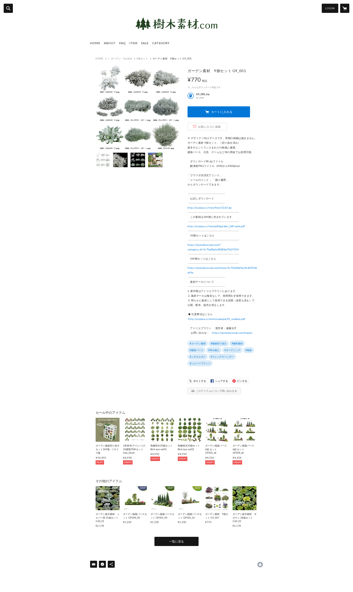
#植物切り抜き (219, 343)
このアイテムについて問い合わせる (216, 390)
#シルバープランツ (200, 363)
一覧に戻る (176, 541)
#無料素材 (237, 343)
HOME (95, 43)
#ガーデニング (232, 350)
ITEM (133, 43)
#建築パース (196, 350)
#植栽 (248, 350)
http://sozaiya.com (260, 564)
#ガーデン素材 (198, 343)
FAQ (122, 43)
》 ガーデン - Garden (120, 58)
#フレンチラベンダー (222, 356)
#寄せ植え (213, 350)
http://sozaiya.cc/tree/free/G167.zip (210, 207)
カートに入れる (222, 112)
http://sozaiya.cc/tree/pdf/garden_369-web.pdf (216, 226)
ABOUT (109, 43)
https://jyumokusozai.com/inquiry (232, 332)
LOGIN (330, 8)
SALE (145, 43)
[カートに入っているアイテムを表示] (344, 8)
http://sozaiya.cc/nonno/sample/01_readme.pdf (216, 318)
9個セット (142, 58)
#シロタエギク (198, 356)
